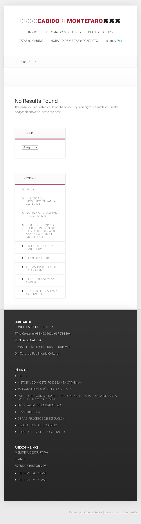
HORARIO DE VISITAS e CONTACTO (41, 292)
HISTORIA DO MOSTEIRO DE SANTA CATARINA (41, 201)
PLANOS (20, 459)
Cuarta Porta (93, 512)
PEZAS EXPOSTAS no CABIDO (40, 280)
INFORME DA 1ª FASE (31, 473)
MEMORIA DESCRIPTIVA (31, 452)
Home (22, 62)
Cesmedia (130, 512)
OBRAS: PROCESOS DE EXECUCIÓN (41, 268)
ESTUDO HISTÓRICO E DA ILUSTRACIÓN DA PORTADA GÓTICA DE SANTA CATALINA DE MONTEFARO (41, 231)
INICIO (30, 189)
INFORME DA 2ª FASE (31, 480)
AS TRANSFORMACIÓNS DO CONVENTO (42, 214)
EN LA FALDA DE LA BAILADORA (39, 247)
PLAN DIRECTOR (37, 258)
